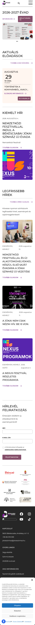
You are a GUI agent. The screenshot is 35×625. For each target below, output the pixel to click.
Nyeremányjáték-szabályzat (13, 574)
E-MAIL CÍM (6, 438)
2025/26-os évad (8, 561)
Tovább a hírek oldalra (19, 202)
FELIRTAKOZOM (11, 457)
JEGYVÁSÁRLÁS (25, 99)
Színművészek (8, 557)
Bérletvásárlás (25, 19)
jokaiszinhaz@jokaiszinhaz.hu (13, 541)
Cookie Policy (8, 621)
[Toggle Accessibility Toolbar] (3, 621)
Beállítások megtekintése (17, 616)
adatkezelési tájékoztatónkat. (15, 450)
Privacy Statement (18, 621)
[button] (32, 580)
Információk (7, 19)
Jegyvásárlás (7, 552)
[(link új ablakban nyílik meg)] (21, 514)
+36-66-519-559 (8, 537)
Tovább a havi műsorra (19, 63)
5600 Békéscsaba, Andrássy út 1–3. (15, 533)
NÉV (3, 428)
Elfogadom (17, 605)
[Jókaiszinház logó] (6, 3)
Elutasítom (17, 611)
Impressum (27, 621)
